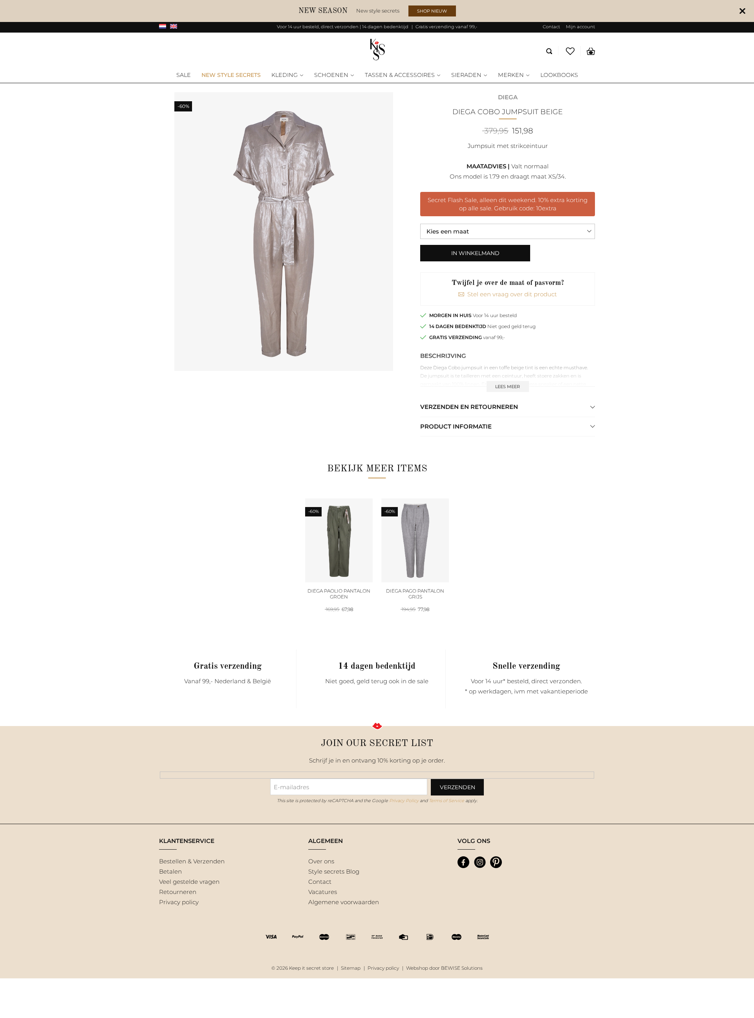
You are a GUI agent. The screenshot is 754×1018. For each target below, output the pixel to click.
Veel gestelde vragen (189, 881)
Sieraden (466, 75)
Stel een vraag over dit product (512, 294)
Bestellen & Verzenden (192, 861)
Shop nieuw (432, 11)
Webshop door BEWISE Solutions (444, 968)
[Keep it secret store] (377, 50)
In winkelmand (475, 253)
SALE (183, 75)
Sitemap (351, 968)
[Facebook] (463, 862)
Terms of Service (446, 800)
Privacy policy (179, 902)
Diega (508, 97)
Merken (511, 75)
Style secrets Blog (333, 871)
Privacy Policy (404, 800)
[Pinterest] (496, 862)
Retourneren (177, 892)
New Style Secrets (231, 75)
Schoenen (331, 75)
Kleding (284, 75)
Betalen (170, 871)
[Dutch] (162, 27)
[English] (173, 27)
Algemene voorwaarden (343, 902)
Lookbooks (559, 75)
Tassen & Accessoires (400, 75)
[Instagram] (480, 862)
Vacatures (322, 892)
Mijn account (580, 26)
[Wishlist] (570, 51)
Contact (551, 26)
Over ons (321, 861)
